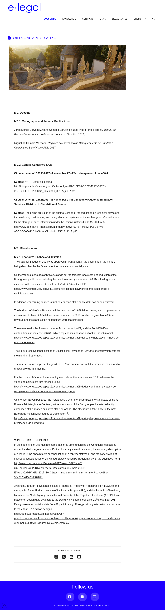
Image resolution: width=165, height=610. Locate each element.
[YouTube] (95, 597)
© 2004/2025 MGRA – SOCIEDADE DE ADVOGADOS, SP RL (82, 606)
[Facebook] (70, 597)
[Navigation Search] (151, 16)
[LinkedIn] (82, 597)
